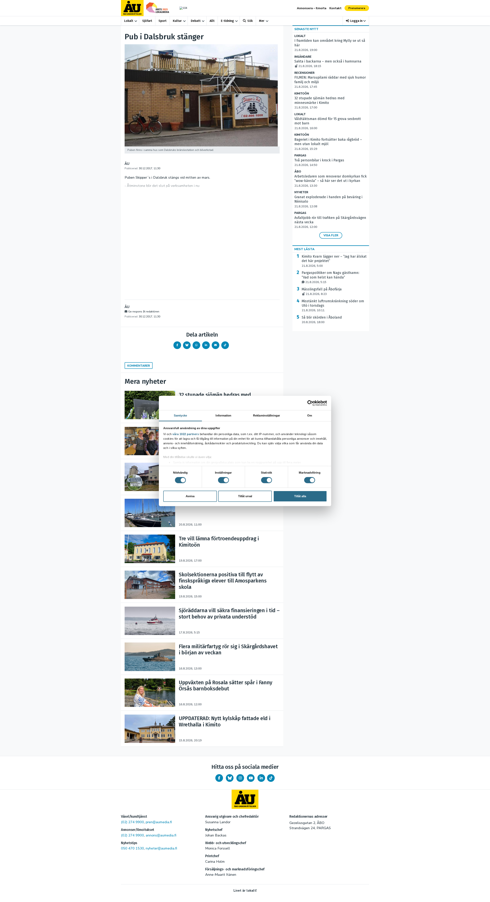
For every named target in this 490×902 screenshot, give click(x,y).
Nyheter (301, 192)
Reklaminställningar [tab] (266, 415)
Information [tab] (223, 415)
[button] (356, 20)
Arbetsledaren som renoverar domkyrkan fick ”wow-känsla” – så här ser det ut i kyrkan (330, 181)
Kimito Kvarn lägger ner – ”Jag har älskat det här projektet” (334, 261)
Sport (162, 21)
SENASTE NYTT (306, 29)
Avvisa (190, 496)
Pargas (300, 155)
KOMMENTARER (138, 366)
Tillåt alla (300, 496)
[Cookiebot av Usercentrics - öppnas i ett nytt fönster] (310, 403)
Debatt (196, 21)
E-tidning (227, 21)
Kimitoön (301, 93)
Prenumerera (356, 8)
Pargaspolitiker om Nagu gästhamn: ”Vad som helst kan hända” (330, 277)
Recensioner (304, 73)
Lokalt (128, 21)
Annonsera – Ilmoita (311, 8)
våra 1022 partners (185, 434)
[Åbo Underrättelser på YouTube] (251, 778)
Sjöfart (147, 21)
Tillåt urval (245, 496)
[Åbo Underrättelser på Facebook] (219, 778)
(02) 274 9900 (132, 822)
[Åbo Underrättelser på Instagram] (240, 778)
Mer (261, 21)
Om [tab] (309, 415)
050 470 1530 (132, 848)
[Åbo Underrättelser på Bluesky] (230, 778)
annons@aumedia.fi (161, 835)
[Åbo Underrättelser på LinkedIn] (261, 778)
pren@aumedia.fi (159, 822)
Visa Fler (330, 235)
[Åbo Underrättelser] (245, 799)
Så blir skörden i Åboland (322, 319)
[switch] (223, 480)
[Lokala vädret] (181, 8)
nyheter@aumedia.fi (161, 848)
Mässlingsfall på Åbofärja (322, 291)
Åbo (297, 171)
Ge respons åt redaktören (143, 311)
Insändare (302, 57)
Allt (212, 21)
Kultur (177, 21)
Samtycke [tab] (180, 415)
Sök (250, 21)
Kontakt (335, 8)
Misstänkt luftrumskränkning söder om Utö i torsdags (333, 305)
